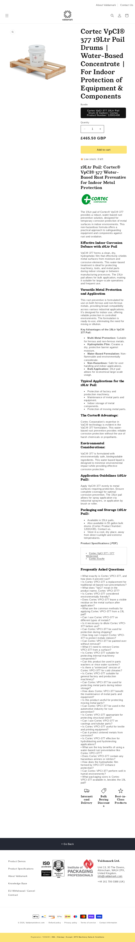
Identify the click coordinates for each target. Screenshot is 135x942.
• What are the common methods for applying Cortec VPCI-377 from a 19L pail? (102, 611)
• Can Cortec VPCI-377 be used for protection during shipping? (101, 630)
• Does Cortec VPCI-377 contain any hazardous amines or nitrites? (102, 757)
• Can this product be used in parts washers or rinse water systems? (101, 663)
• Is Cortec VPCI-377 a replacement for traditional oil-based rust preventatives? (104, 583)
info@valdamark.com (110, 876)
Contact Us (126, 5)
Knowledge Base (17, 883)
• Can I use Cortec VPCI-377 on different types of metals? (99, 619)
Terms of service (88, 923)
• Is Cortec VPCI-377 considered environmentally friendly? (100, 595)
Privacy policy (70, 923)
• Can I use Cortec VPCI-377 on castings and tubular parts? (99, 722)
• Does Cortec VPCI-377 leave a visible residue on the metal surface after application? (104, 602)
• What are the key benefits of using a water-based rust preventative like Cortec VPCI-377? (102, 750)
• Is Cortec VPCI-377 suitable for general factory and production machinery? (100, 676)
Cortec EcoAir (97, 558)
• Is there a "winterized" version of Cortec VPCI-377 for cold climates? (101, 669)
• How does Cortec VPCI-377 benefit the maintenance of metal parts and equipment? (102, 694)
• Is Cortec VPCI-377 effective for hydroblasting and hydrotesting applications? (100, 741)
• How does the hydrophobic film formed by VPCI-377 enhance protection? (99, 765)
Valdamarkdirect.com (35, 923)
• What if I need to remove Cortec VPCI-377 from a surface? (100, 648)
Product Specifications (20, 868)
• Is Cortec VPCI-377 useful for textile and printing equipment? (102, 728)
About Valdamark (106, 5)
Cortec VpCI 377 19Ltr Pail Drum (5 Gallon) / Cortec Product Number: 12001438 (103, 112)
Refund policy (55, 923)
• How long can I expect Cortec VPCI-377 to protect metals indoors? (103, 636)
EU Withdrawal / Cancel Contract (21, 893)
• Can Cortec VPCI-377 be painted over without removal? (103, 642)
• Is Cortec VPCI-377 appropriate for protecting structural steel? (102, 716)
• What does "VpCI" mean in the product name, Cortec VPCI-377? (100, 589)
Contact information (108, 923)
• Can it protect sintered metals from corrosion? (102, 734)
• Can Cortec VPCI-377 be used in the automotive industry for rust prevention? (103, 708)
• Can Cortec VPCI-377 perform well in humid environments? (103, 772)
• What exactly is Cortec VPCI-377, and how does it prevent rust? (104, 577)
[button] (7, 15)
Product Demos (17, 861)
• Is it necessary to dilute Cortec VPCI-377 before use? (103, 625)
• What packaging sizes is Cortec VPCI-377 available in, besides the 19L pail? (103, 779)
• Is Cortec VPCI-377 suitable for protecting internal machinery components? (100, 655)
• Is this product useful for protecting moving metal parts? (102, 701)
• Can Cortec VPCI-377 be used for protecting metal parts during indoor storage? (101, 685)
